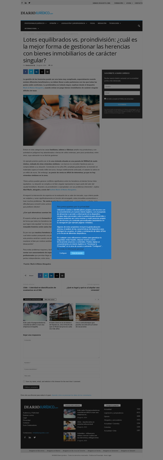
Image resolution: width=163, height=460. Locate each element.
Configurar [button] (63, 253)
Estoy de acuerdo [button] (77, 253)
